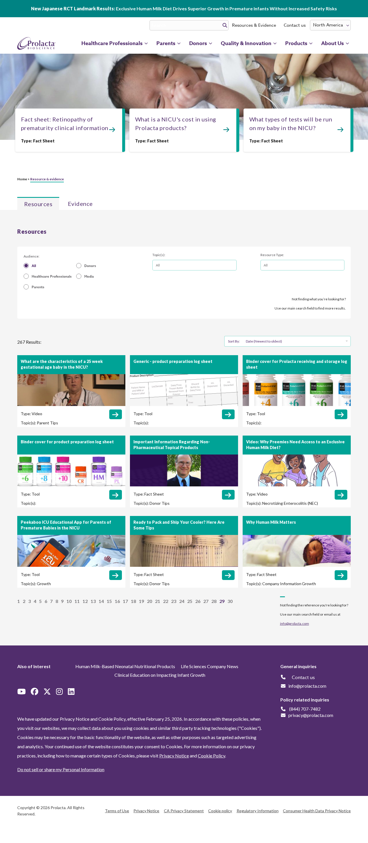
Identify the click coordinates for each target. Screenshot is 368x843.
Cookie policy (220, 810)
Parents (38, 287)
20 (149, 601)
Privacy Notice (174, 755)
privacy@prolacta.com (310, 715)
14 (101, 601)
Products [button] (296, 43)
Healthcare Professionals (52, 276)
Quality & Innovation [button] (246, 43)
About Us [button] (332, 43)
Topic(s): (158, 255)
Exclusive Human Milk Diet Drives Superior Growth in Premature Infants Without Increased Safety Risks (184, 8)
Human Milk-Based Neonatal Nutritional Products (125, 666)
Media (89, 276)
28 (213, 601)
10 (69, 601)
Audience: (31, 256)
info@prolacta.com (294, 623)
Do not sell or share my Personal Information (60, 769)
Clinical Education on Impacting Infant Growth (159, 675)
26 (197, 601)
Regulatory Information (258, 810)
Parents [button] (165, 43)
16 (117, 601)
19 (141, 601)
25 (189, 601)
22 (165, 601)
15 (109, 601)
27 (205, 601)
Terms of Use (117, 810)
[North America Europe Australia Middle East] (330, 25)
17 (125, 601)
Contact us (295, 25)
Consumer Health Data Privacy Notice (317, 810)
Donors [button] (198, 43)
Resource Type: (272, 255)
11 (77, 601)
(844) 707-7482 (305, 708)
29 (222, 601)
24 (181, 601)
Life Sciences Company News (209, 666)
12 (85, 601)
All (34, 265)
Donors (90, 265)
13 (93, 601)
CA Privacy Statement (184, 810)
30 (230, 601)
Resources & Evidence (254, 25)
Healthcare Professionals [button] (112, 43)
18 (133, 601)
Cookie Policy (211, 755)
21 (157, 601)
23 (173, 601)
